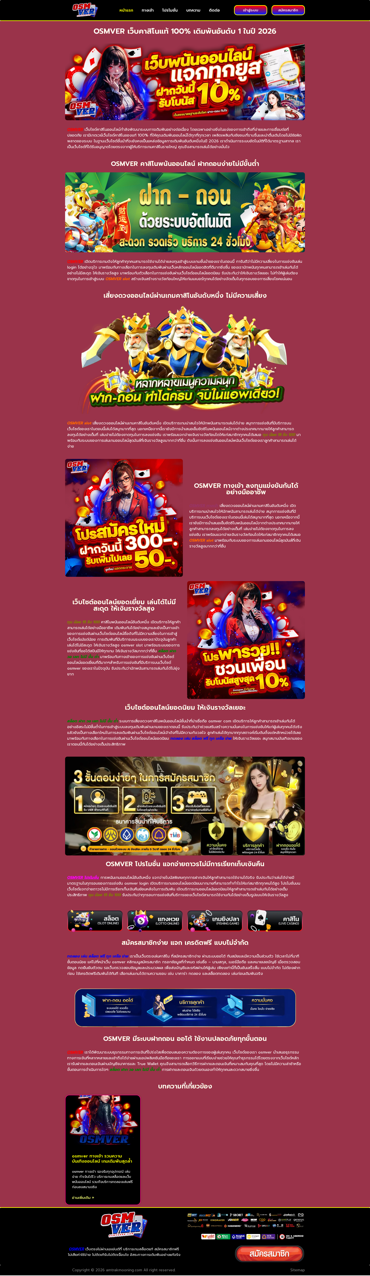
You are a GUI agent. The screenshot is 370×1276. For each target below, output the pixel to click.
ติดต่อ (214, 10)
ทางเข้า (148, 10)
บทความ (193, 10)
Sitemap (297, 1270)
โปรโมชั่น (170, 10)
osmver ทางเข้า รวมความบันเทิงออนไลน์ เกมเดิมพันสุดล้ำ (102, 1158)
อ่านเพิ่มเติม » (83, 1197)
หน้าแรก (126, 10)
